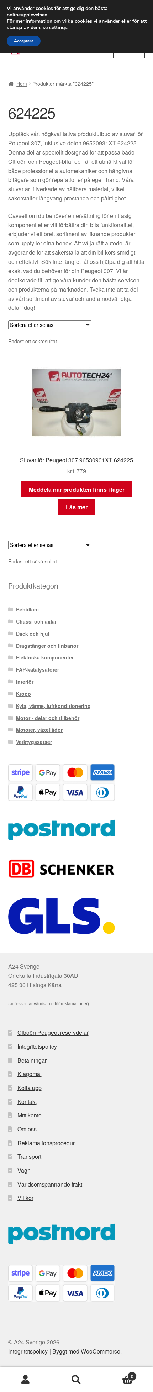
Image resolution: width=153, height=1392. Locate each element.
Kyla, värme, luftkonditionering (53, 705)
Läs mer (77, 507)
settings (58, 28)
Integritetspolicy (37, 1046)
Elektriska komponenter (45, 657)
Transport (29, 1156)
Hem (21, 83)
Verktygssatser (34, 741)
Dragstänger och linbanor (47, 645)
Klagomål (29, 1074)
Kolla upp (29, 1088)
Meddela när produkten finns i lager (77, 489)
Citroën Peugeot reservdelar (53, 1032)
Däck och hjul (32, 633)
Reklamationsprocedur (46, 1143)
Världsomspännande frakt (49, 1184)
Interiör (24, 681)
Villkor (25, 1198)
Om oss (27, 1129)
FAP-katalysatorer (37, 669)
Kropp (23, 693)
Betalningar (32, 1060)
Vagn (24, 1170)
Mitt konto (29, 1115)
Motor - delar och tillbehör (47, 717)
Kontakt (27, 1102)
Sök (76, 1380)
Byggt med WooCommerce (86, 1351)
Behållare (27, 609)
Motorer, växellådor (39, 729)
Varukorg (117, 1373)
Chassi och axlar (36, 621)
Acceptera (23, 41)
